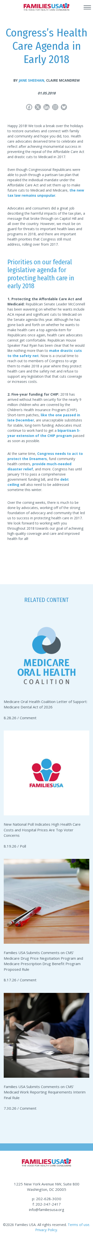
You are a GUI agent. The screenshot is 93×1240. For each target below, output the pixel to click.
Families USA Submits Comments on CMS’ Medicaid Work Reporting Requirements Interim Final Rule (45, 1092)
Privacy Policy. (46, 1229)
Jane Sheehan (32, 80)
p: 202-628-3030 (46, 1198)
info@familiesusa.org (46, 1209)
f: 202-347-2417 (46, 1204)
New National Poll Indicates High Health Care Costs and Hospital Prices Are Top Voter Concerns (42, 830)
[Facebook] (29, 107)
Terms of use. (78, 1224)
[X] (38, 107)
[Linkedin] (46, 107)
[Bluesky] (64, 107)
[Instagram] (55, 107)
